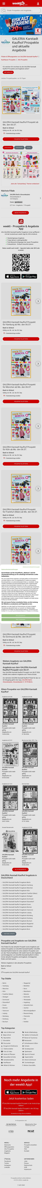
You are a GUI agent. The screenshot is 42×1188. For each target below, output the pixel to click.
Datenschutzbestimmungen (31, 567)
